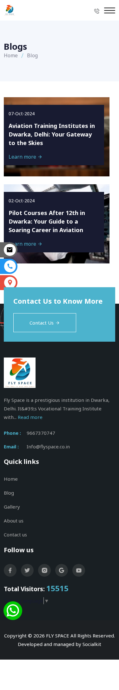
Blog (9, 493)
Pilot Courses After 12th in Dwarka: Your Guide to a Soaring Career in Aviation (47, 221)
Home (11, 55)
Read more (30, 417)
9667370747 (41, 433)
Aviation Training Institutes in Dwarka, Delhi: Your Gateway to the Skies (52, 134)
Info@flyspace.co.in (48, 446)
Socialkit (92, 644)
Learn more (23, 156)
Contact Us (42, 323)
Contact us (15, 534)
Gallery (12, 506)
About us (13, 520)
